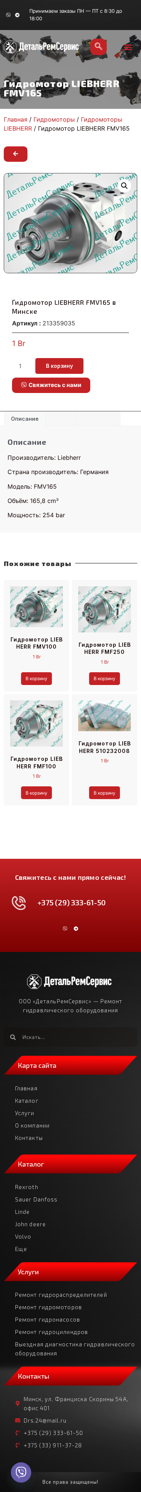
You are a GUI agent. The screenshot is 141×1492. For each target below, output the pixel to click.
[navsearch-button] (98, 47)
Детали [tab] (60, 419)
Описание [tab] (25, 419)
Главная (15, 119)
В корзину (59, 366)
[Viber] (8, 15)
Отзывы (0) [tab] (98, 419)
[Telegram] (17, 15)
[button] (127, 47)
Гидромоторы (54, 119)
